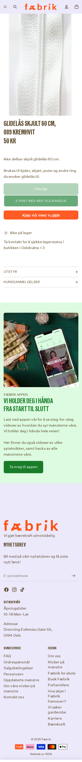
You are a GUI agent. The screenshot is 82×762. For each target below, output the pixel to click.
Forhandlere (58, 685)
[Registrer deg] (73, 576)
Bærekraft (56, 724)
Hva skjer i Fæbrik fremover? (57, 696)
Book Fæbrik (59, 679)
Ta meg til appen (23, 467)
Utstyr (10, 272)
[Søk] (15, 7)
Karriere (55, 718)
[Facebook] (6, 589)
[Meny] (5, 7)
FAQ (7, 656)
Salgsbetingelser (18, 668)
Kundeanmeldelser (22, 282)
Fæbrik (46, 739)
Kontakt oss (14, 697)
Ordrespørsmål (17, 662)
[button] (41, 201)
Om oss (54, 656)
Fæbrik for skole (61, 673)
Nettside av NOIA (41, 754)
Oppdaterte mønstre (21, 680)
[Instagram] (14, 589)
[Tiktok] (22, 589)
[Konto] (67, 7)
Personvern (14, 674)
